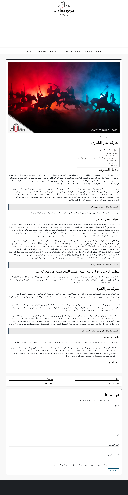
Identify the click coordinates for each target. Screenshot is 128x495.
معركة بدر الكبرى (110, 160)
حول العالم (99, 51)
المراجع (113, 165)
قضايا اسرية (64, 51)
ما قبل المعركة (111, 153)
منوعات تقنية (29, 51)
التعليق (116, 406)
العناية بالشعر (53, 51)
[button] (115, 150)
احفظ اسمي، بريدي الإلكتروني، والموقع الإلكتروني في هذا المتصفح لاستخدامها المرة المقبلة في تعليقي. (82, 465)
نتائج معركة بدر (110, 163)
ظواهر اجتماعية (41, 51)
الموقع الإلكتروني (113, 455)
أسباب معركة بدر (110, 156)
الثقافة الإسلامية (76, 51)
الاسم (116, 435)
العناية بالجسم (88, 51)
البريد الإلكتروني (113, 445)
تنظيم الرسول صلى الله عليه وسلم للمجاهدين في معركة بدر (97, 158)
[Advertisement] (64, 32)
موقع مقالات (64, 10)
